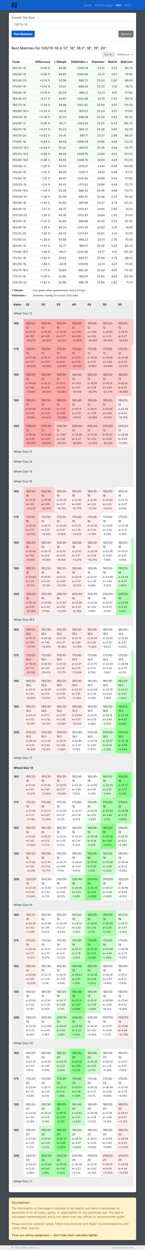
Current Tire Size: (23, 17)
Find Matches (23, 34)
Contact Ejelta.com (123, 1247)
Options (126, 34)
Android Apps (103, 5)
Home (88, 5)
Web (118, 5)
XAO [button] (127, 5)
